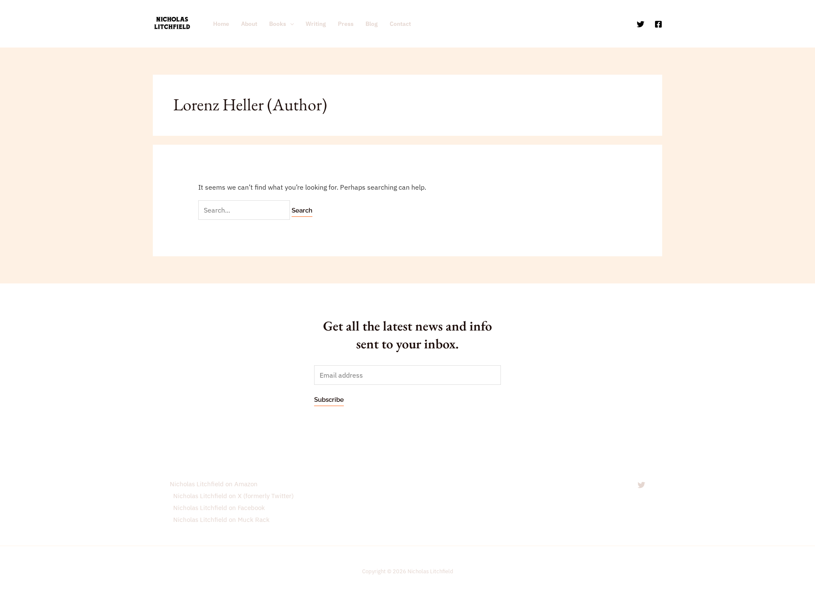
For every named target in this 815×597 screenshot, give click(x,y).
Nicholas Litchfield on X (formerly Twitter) (233, 496)
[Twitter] (640, 24)
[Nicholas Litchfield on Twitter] (641, 485)
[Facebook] (658, 24)
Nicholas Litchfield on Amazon (214, 484)
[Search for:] (245, 210)
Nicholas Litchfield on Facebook (219, 508)
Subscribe (329, 400)
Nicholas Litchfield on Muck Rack (221, 520)
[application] (290, 24)
